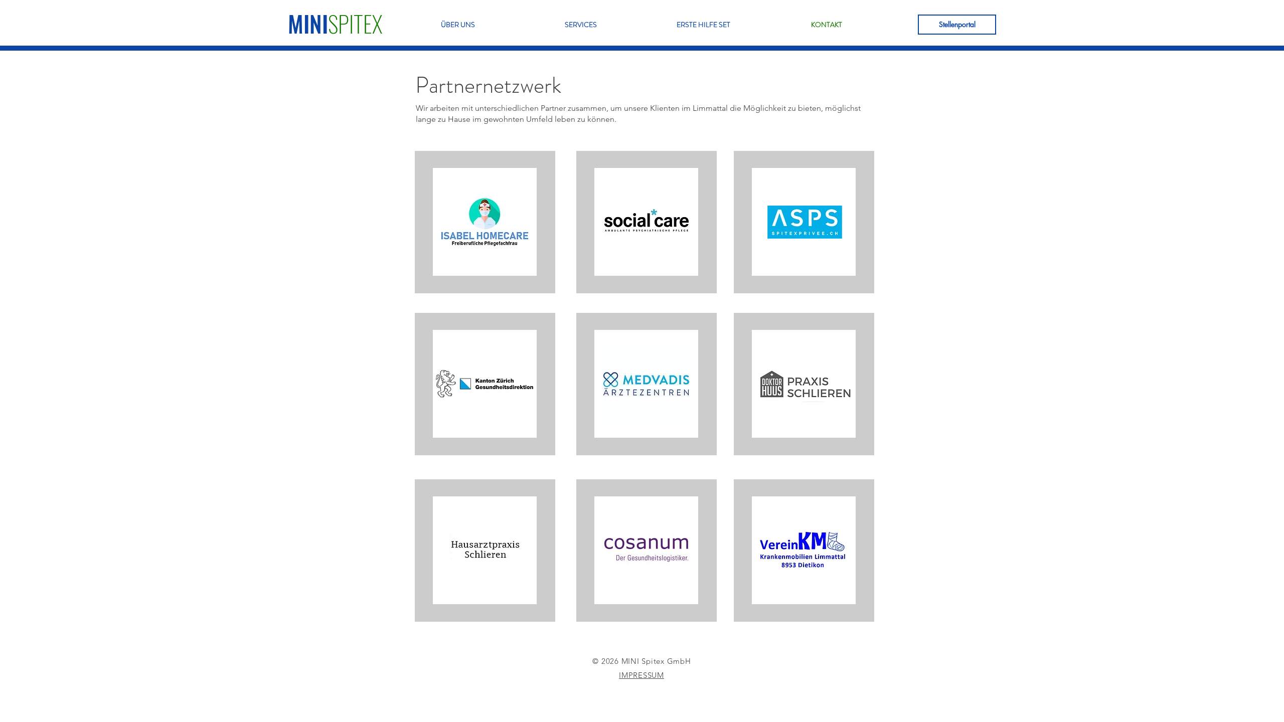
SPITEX (355, 23)
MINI (308, 23)
